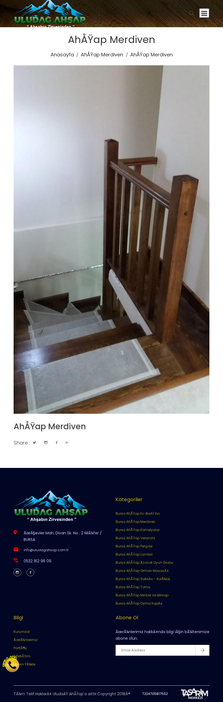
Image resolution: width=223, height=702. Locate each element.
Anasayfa (62, 54)
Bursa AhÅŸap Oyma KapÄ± (139, 603)
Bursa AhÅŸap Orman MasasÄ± (142, 570)
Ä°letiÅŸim (22, 656)
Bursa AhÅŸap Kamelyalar (138, 530)
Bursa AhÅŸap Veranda (135, 538)
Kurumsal (22, 631)
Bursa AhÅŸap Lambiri (134, 554)
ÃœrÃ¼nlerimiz (26, 639)
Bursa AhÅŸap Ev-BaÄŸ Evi (138, 513)
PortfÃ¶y (20, 648)
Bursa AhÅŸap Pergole (134, 546)
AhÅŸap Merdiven (102, 54)
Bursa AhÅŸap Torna (133, 587)
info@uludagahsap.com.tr (46, 550)
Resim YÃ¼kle (24, 664)
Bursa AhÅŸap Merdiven (135, 521)
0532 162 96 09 (37, 561)
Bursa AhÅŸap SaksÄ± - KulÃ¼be (143, 579)
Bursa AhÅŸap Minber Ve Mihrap (142, 595)
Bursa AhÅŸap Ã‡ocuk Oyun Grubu (144, 562)
